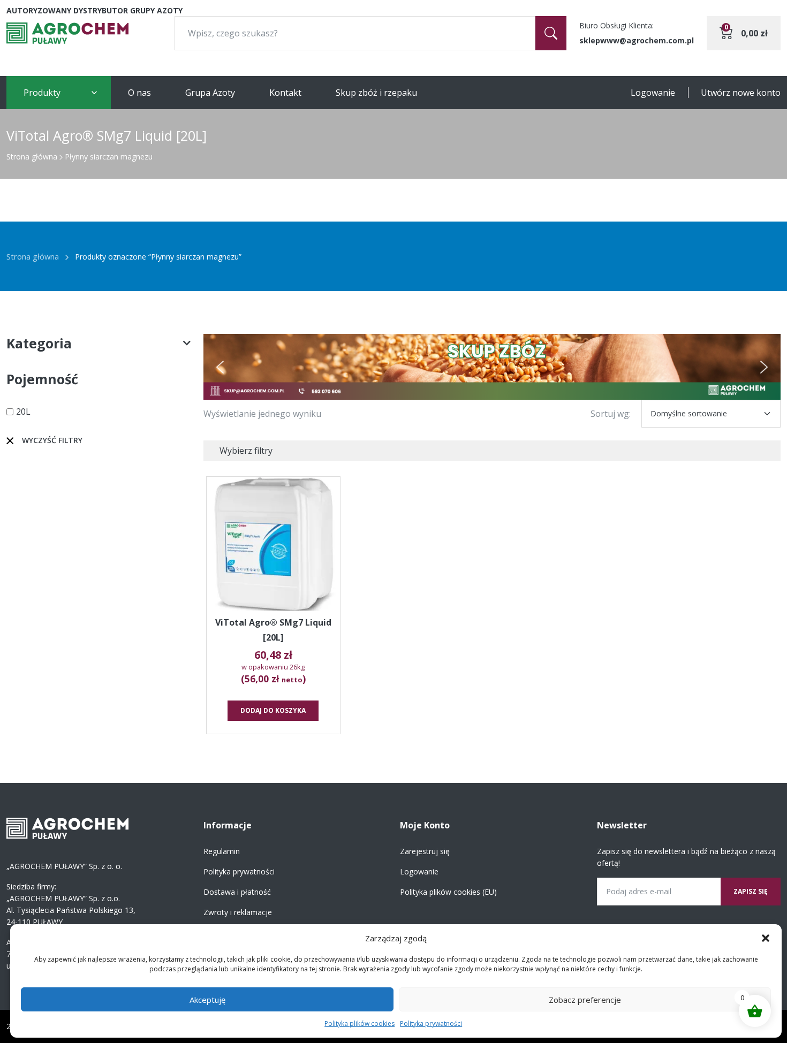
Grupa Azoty (210, 92)
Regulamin (221, 851)
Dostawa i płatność (237, 892)
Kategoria (39, 343)
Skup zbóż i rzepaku (376, 92)
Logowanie (653, 92)
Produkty (42, 92)
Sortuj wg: (611, 414)
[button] (765, 938)
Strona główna (31, 156)
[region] (492, 367)
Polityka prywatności (431, 1023)
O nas (139, 92)
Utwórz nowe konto (741, 92)
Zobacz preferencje (585, 999)
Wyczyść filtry (52, 440)
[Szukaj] (550, 33)
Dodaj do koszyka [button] (273, 710)
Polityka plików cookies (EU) (448, 892)
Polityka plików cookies (359, 1023)
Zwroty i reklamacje (237, 912)
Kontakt (285, 92)
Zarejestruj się (425, 851)
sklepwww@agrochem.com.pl (636, 40)
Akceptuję (207, 999)
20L (23, 411)
